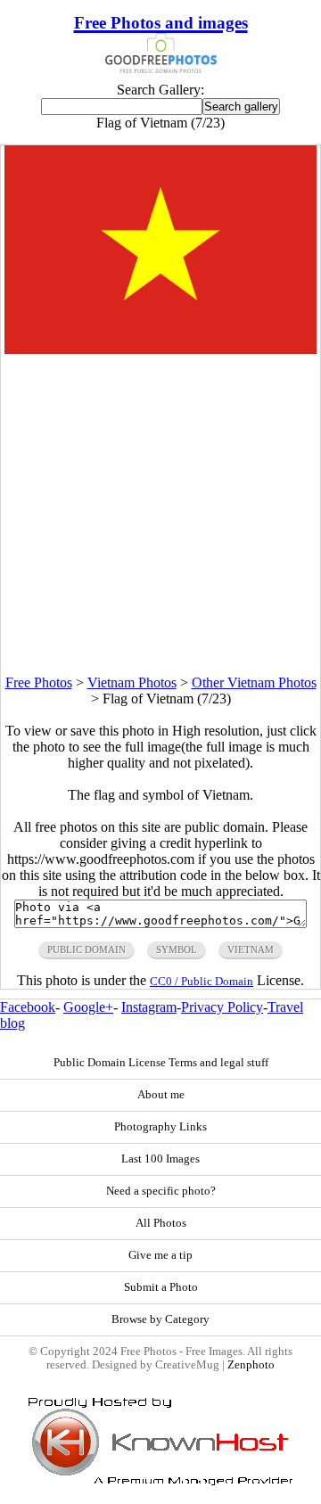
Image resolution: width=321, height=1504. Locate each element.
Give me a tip (160, 1255)
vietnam (250, 949)
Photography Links (160, 1127)
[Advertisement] (160, 514)
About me (161, 1095)
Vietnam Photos (132, 682)
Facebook (27, 1007)
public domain (86, 949)
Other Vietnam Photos (254, 682)
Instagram (149, 1007)
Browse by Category (160, 1319)
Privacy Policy (222, 1007)
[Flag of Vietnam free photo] (160, 349)
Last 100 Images (160, 1159)
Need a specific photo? (161, 1191)
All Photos (161, 1223)
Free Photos (38, 682)
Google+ (88, 1007)
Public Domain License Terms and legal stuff (161, 1062)
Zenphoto (251, 1365)
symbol (176, 949)
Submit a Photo (161, 1287)
